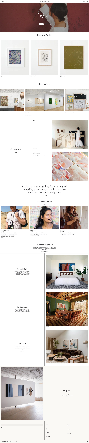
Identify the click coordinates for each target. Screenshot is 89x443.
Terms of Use (15, 441)
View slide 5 (48, 79)
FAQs (46, 429)
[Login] (87, 1)
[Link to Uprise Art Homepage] (4, 1)
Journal (47, 425)
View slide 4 (45, 79)
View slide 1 (39, 79)
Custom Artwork (48, 436)
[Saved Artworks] (84, 1)
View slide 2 (41, 79)
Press (46, 428)
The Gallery (68, 424)
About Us (47, 424)
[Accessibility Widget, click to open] (87, 441)
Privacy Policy (11, 441)
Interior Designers (69, 429)
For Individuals (47, 433)
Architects (68, 430)
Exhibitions (68, 425)
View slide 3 (43, 79)
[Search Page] (83, 1)
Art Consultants (69, 433)
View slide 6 (50, 79)
